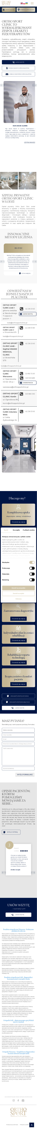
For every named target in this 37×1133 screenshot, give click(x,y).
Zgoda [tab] (6, 530)
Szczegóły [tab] (16, 530)
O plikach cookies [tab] (29, 530)
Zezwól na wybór (18, 593)
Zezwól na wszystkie (18, 588)
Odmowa (18, 599)
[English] (22, 3)
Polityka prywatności (12, 1124)
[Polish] (24, 3)
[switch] (32, 568)
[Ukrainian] (26, 3)
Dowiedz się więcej (18, 522)
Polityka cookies (24, 1124)
